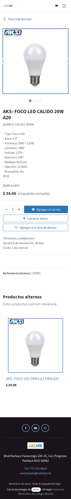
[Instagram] (45, 428)
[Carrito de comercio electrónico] (56, 6)
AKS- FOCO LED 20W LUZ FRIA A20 (32, 378)
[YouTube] (35, 428)
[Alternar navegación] (64, 6)
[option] (35, 352)
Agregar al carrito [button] (48, 209)
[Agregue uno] (19, 209)
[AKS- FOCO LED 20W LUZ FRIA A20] (35, 345)
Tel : (35, 468)
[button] (3, 61)
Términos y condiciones (19, 238)
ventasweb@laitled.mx (35, 473)
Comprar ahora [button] (37, 218)
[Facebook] (26, 428)
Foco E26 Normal (19, 19)
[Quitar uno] (6, 209)
